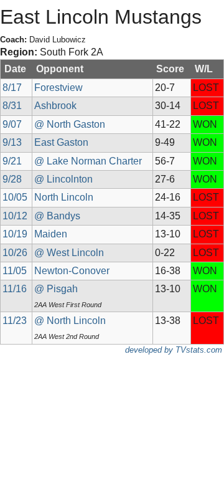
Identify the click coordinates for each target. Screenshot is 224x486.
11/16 (14, 289)
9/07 (12, 124)
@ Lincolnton (63, 179)
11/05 (14, 270)
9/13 (12, 142)
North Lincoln (63, 197)
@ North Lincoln (70, 320)
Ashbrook (55, 105)
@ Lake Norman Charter (88, 161)
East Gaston (61, 142)
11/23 (14, 320)
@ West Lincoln (69, 252)
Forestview (58, 87)
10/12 (14, 216)
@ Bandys (57, 216)
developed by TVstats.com (173, 350)
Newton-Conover (72, 270)
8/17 (12, 87)
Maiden (50, 234)
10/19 (14, 234)
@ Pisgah (56, 289)
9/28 (12, 179)
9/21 (12, 161)
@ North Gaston (69, 124)
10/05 (14, 197)
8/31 (12, 105)
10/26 (14, 252)
